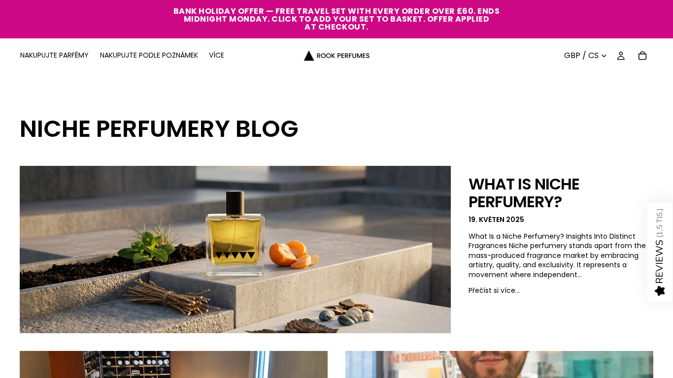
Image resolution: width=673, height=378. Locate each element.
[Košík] (642, 55)
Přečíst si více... (494, 290)
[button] (659, 252)
